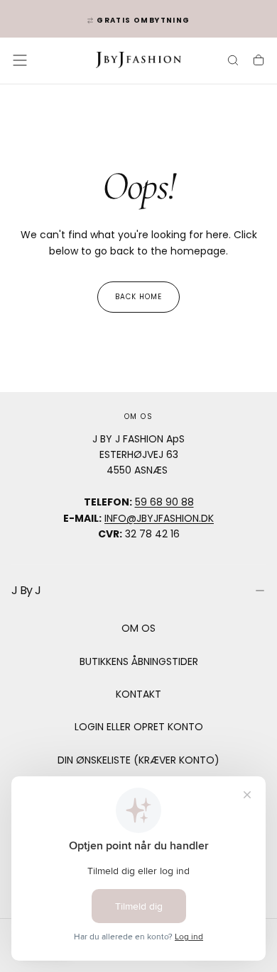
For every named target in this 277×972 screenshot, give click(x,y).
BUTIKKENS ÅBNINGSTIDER (139, 661)
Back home (138, 296)
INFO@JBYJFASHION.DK (159, 518)
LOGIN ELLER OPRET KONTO (139, 727)
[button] (19, 60)
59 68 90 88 (164, 502)
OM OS (138, 628)
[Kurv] (258, 61)
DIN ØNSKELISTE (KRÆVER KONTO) (138, 760)
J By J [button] (25, 590)
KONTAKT (138, 694)
